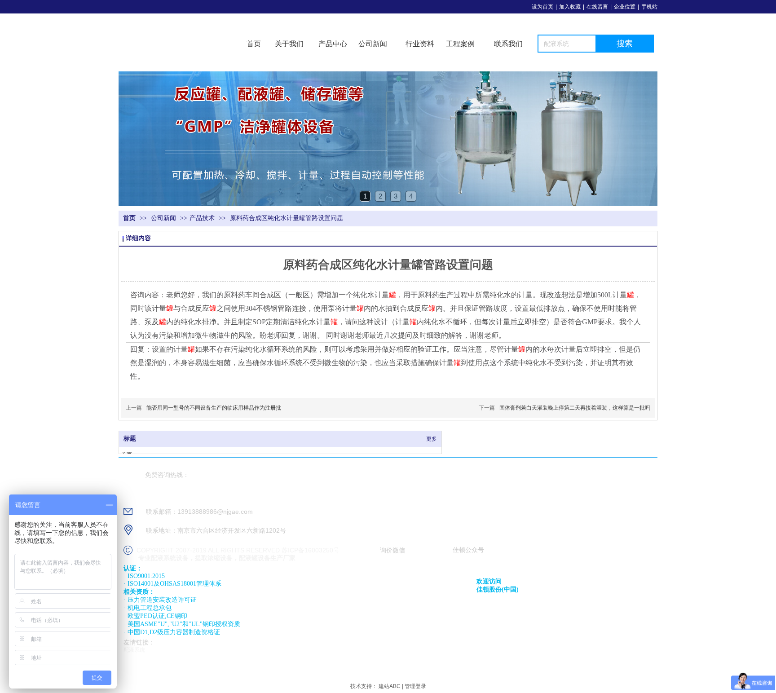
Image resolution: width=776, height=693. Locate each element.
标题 (129, 438)
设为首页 (542, 7)
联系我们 (508, 44)
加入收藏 (570, 7)
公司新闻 (372, 44)
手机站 (649, 7)
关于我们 (289, 44)
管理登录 (415, 686)
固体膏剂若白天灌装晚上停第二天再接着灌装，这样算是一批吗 (574, 408)
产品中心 (332, 44)
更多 (431, 438)
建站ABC (390, 686)
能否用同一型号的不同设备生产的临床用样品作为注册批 (213, 408)
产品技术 (202, 218)
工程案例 (460, 44)
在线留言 (597, 7)
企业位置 (624, 7)
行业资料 (420, 44)
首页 (254, 44)
